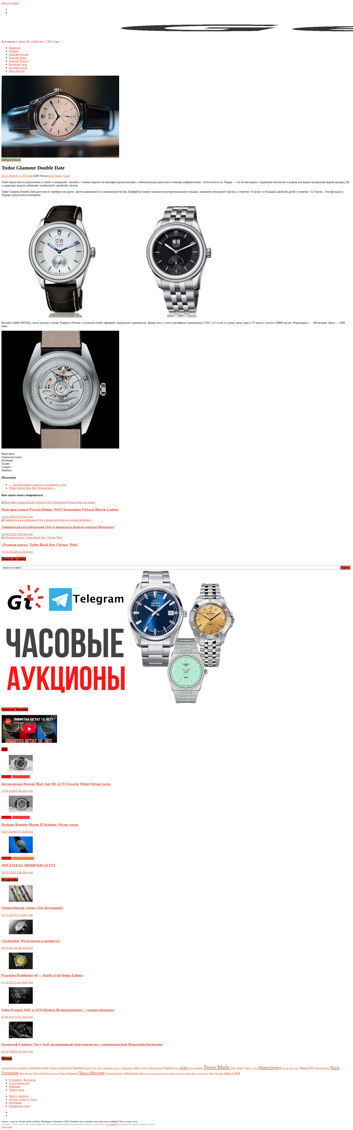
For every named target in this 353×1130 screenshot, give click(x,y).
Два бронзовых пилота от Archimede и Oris (37, 484)
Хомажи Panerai (18, 61)
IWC (94, 1068)
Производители (18, 54)
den (30, 175)
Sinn (191, 1068)
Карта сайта (6, 1127)
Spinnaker (198, 1068)
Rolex (176, 1068)
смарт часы (191, 1073)
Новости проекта (23, 858)
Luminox (116, 1068)
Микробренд (269, 1067)
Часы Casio (294, 1068)
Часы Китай (40, 1073)
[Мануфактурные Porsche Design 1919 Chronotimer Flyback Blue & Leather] (48, 502)
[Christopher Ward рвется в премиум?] (21, 933)
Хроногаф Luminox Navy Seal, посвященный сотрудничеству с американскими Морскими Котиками (81, 1044)
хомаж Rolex (202, 1073)
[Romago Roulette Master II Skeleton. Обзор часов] (21, 811)
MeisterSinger (127, 1068)
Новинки (14, 47)
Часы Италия (26, 1073)
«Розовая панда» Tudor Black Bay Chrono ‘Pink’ (39, 545)
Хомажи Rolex (18, 57)
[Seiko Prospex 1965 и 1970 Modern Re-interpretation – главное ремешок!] (21, 1002)
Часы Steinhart (322, 1068)
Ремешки (14, 1086)
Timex (248, 1068)
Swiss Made (54, 175)
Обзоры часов (21, 776)
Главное (6, 776)
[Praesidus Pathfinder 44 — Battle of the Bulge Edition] (21, 968)
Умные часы (16, 1089)
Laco (99, 1068)
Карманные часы (19, 1106)
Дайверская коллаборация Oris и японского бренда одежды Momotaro (57, 527)
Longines (107, 1068)
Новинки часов (11, 159)
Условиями (111, 1124)
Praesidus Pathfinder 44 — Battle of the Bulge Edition (42, 975)
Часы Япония (92, 1072)
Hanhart (88, 1068)
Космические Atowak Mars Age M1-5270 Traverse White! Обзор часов (56, 784)
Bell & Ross (14, 1068)
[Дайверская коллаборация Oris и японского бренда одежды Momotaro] (46, 520)
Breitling (23, 1068)
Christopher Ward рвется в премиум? (30, 941)
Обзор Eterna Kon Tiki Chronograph (32, 488)
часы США (232, 1073)
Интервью (15, 1102)
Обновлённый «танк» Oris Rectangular (32, 908)
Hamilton (78, 1067)
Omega (152, 1068)
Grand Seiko (65, 1067)
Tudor (66, 175)
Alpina (4, 1068)
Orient (160, 1068)
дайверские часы (134, 1073)
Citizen (53, 1067)
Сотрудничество (19, 1083)
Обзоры (14, 51)
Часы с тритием (18, 1096)
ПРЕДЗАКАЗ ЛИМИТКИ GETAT (28, 865)
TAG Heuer (237, 1068)
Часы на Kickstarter (114, 1073)
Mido (137, 1068)
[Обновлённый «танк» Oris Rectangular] (21, 900)
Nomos (143, 1068)
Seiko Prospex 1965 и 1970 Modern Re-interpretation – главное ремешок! (58, 1010)
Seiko (184, 1067)
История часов (18, 67)
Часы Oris (306, 1068)
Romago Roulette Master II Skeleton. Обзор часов (39, 825)
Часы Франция (69, 1073)
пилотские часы (177, 1073)
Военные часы (18, 64)
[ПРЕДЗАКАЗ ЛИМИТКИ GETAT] (21, 852)
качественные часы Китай (156, 1073)
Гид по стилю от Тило (23, 1099)
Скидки (285, 1068)
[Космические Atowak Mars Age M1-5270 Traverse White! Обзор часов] (21, 770)
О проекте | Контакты (22, 1079)
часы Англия (216, 1073)
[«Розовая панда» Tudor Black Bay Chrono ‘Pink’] (32, 537)
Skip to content (10, 3)
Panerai (167, 1068)
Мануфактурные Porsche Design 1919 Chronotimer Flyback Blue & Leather (60, 509)
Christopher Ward (38, 1067)
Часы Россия (17, 71)
